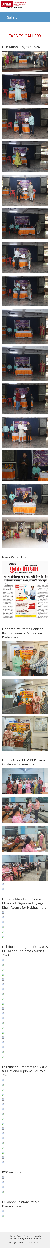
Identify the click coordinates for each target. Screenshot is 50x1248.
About (19, 1236)
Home (12, 1236)
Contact (27, 1236)
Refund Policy (37, 1238)
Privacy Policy (24, 1238)
